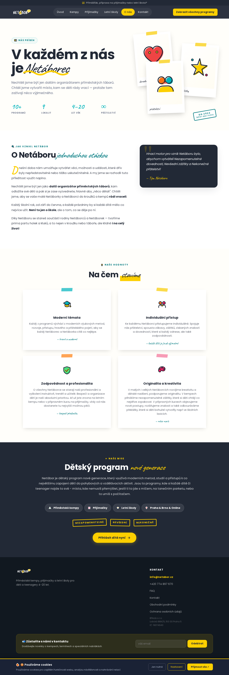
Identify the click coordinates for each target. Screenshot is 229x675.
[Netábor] (21, 12)
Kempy (74, 12)
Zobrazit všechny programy (195, 12)
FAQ (152, 591)
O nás (128, 12)
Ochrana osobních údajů (166, 611)
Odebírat (197, 643)
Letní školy (111, 12)
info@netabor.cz (161, 577)
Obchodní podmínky (163, 604)
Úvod (60, 12)
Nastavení (176, 667)
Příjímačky (91, 12)
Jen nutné (157, 667)
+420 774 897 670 (161, 584)
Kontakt (143, 12)
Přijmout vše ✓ (200, 667)
